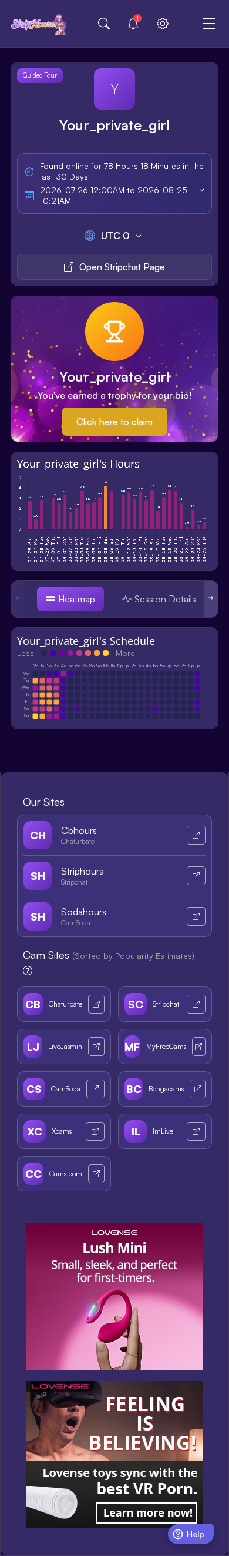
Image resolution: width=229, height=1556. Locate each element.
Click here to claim (114, 422)
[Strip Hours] (39, 23)
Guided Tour (40, 75)
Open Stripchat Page (122, 267)
